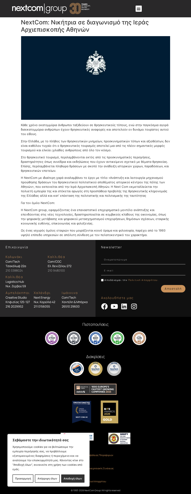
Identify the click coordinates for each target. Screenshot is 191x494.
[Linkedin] (124, 306)
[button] (139, 9)
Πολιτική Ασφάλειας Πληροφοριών (95, 455)
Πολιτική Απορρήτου (95, 481)
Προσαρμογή (23, 478)
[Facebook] (104, 306)
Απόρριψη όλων (47, 478)
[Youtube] (114, 306)
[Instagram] (134, 306)
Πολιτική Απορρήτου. (143, 280)
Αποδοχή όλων (73, 478)
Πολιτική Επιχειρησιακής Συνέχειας (95, 468)
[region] (48, 460)
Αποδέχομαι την (131, 280)
